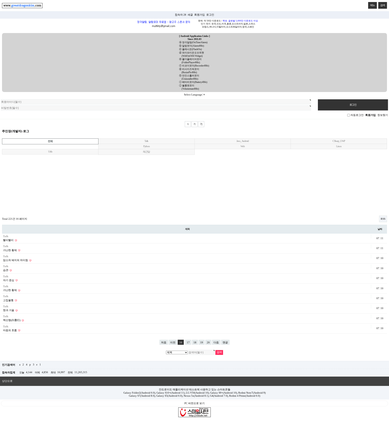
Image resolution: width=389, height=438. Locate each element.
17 (188, 342)
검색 (382, 5)
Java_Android (242, 141)
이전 (172, 342)
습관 (6, 270)
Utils (50, 151)
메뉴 (372, 5)
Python (146, 146)
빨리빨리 (8, 240)
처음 (163, 342)
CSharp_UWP (338, 141)
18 (194, 342)
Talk (146, 141)
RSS (383, 218)
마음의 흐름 (10, 330)
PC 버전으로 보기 (194, 403)
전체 (50, 141)
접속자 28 (180, 14)
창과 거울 (9, 310)
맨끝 (225, 342)
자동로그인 (357, 115)
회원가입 (199, 14)
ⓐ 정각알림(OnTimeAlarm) (193, 42)
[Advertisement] (194, 184)
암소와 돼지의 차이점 (16, 260)
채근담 (146, 151)
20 (208, 342)
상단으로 (7, 381)
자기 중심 (9, 280)
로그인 (210, 14)
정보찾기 (382, 115)
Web (242, 146)
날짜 (380, 229)
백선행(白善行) (12, 320)
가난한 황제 (10, 250)
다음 (216, 342)
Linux (339, 146)
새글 (190, 14)
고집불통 (8, 300)
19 (201, 342)
